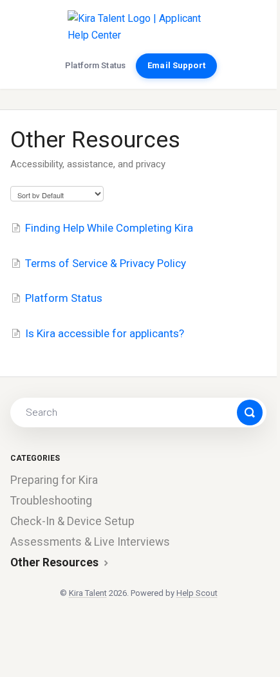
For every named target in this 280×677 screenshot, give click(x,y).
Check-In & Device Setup (72, 521)
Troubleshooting (51, 500)
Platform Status (95, 65)
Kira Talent (88, 593)
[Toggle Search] (250, 412)
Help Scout (197, 593)
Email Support (176, 65)
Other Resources (55, 562)
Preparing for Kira (54, 480)
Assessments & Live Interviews (90, 541)
